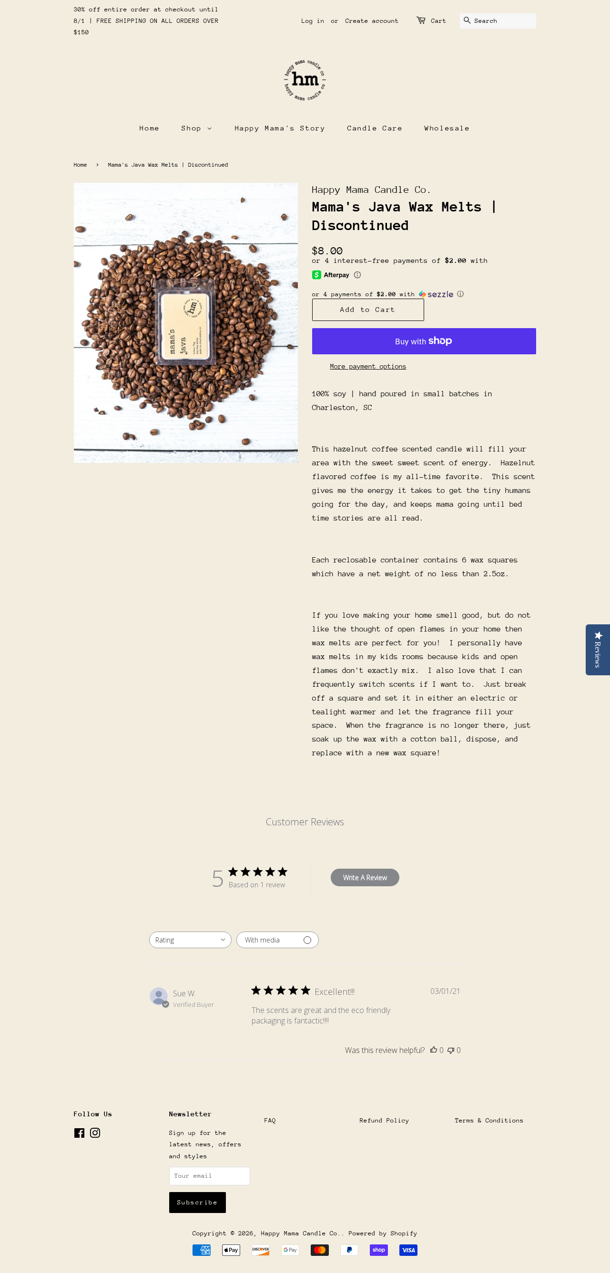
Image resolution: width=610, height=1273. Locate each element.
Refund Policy (384, 1120)
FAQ (270, 1120)
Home (150, 128)
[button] (424, 294)
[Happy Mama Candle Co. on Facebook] (79, 1135)
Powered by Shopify (383, 1233)
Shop (194, 128)
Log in (313, 20)
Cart (439, 20)
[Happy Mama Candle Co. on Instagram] (95, 1135)
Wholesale (447, 128)
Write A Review (365, 877)
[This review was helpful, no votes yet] (433, 1050)
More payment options (368, 366)
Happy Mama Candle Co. (301, 1233)
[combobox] (190, 940)
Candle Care (375, 128)
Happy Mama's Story (280, 128)
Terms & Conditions (489, 1120)
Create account (372, 20)
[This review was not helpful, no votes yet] (450, 1050)
